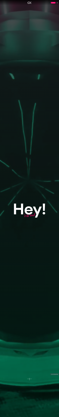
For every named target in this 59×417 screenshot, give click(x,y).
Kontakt (53, 2)
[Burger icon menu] (57, 2)
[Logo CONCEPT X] (29, 3)
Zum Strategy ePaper (54, 374)
